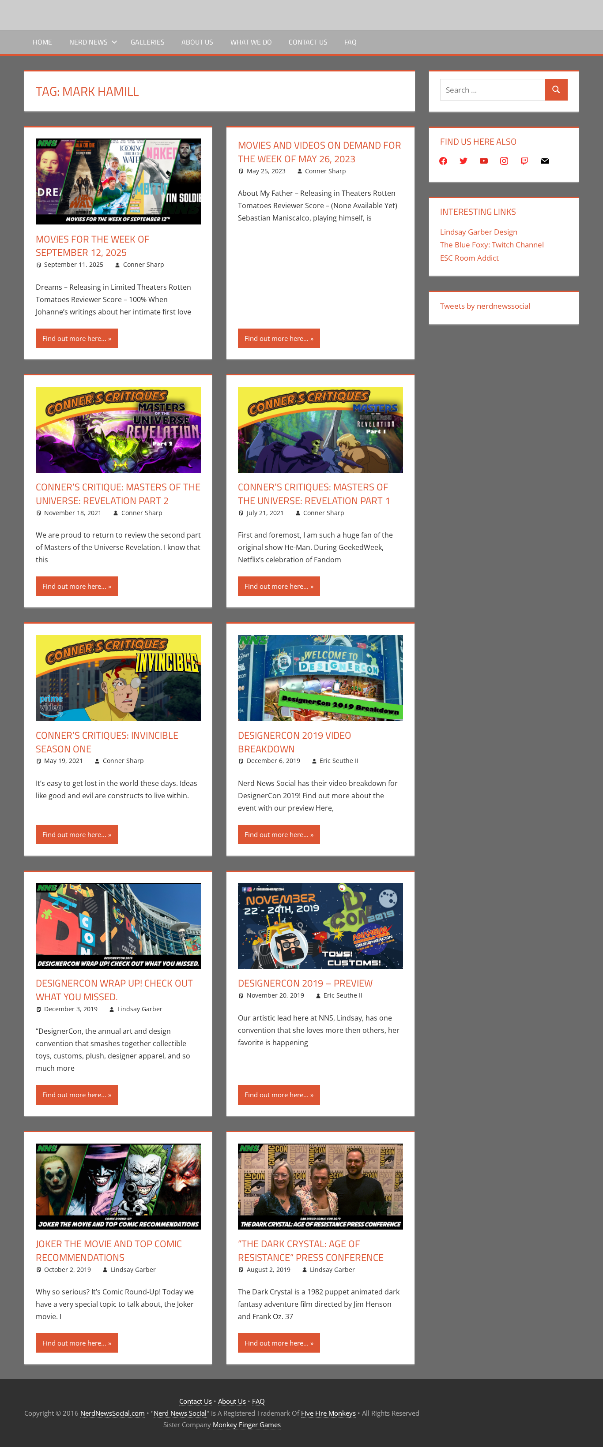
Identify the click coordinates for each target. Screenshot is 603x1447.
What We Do (251, 42)
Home (42, 42)
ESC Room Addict (469, 258)
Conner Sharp (143, 264)
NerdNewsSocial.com (112, 1413)
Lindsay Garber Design (478, 232)
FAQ (350, 42)
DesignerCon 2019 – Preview (305, 983)
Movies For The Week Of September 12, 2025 (93, 246)
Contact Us (308, 42)
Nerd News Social (180, 1413)
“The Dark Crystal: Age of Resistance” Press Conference (311, 1250)
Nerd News (88, 42)
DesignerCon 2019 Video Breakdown (294, 742)
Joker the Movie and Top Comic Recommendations (109, 1250)
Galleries (148, 42)
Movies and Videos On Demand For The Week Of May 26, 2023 (319, 152)
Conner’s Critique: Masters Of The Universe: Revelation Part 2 (118, 493)
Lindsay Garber (139, 1009)
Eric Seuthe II (339, 760)
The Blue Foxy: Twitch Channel (492, 244)
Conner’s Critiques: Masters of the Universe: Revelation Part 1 (314, 493)
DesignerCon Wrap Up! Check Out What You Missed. (114, 990)
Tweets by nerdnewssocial (485, 306)
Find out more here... (74, 338)
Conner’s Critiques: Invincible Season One (107, 742)
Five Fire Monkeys (328, 1413)
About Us (197, 42)
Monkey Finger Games (247, 1424)
